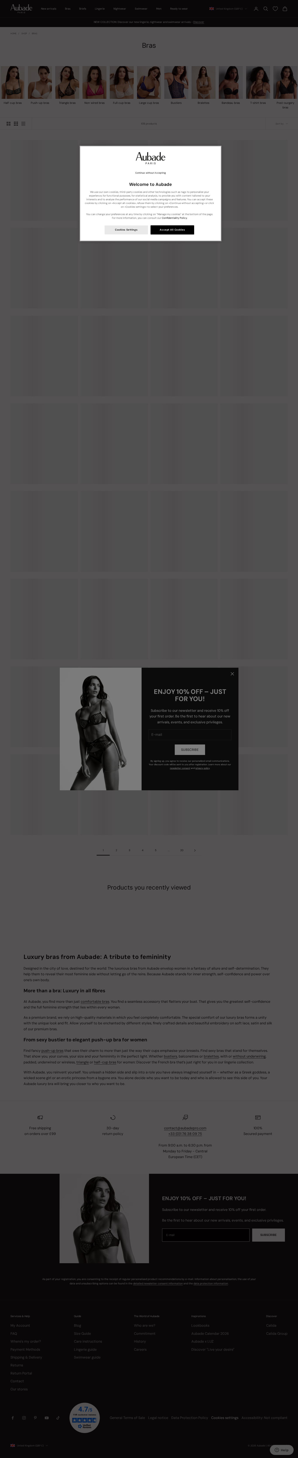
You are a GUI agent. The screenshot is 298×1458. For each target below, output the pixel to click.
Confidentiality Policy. (174, 218)
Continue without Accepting (150, 172)
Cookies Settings (126, 229)
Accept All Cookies (172, 229)
